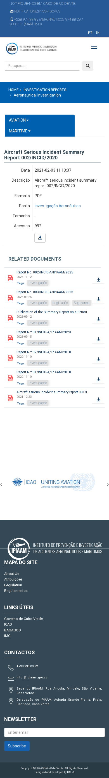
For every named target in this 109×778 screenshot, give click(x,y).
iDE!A (70, 772)
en (97, 32)
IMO (7, 636)
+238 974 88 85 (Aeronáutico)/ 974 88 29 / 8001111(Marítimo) (46, 22)
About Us (11, 574)
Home (13, 90)
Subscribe (17, 746)
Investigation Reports (45, 90)
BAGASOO (12, 630)
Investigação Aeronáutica (58, 206)
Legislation (13, 585)
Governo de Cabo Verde (23, 619)
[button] (40, 238)
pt (90, 32)
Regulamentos (16, 591)
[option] (45, 482)
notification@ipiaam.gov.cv (36, 11)
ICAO (8, 624)
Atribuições (13, 579)
